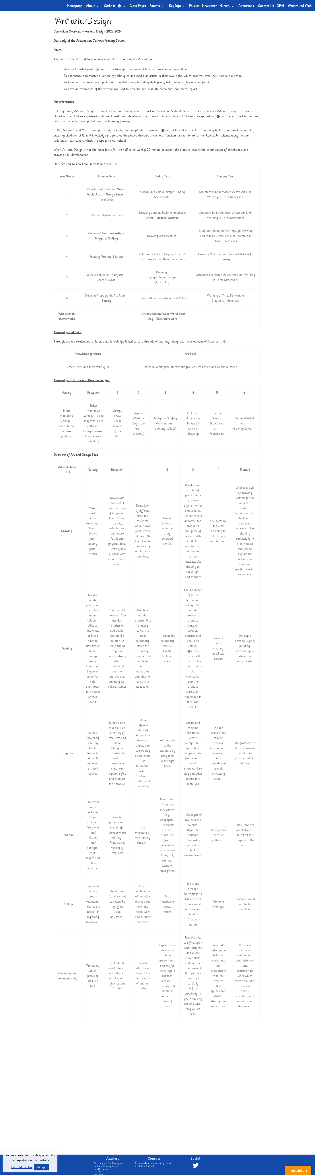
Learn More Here (21, 1167)
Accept (41, 1167)
